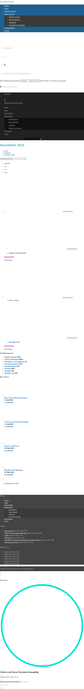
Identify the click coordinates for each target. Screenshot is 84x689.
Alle (5, 172)
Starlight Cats (9, 373)
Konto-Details (14, 20)
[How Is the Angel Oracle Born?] (12, 395)
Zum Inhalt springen (7, 1)
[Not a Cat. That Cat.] (12, 443)
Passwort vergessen (17, 25)
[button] (9, 257)
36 (5, 169)
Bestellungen (14, 17)
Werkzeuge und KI (11, 542)
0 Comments (8, 402)
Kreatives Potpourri (11, 364)
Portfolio (7, 368)
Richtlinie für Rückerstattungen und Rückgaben (21, 540)
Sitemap (7, 538)
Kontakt (7, 94)
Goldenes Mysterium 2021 (17, 253)
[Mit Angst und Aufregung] (12, 467)
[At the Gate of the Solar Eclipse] (12, 419)
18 (5, 166)
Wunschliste (10, 11)
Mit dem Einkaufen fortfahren (10, 681)
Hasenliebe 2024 (9, 155)
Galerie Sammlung (11, 359)
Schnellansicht (67, 211)
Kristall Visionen (10, 366)
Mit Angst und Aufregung (13, 470)
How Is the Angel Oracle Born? (15, 398)
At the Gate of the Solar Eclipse (16, 422)
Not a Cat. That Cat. (11, 446)
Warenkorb (9, 28)
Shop (6, 8)
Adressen (12, 22)
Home (6, 6)
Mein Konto (9, 14)
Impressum (8, 531)
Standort (7, 371)
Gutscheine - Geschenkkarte (14, 361)
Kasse (7, 31)
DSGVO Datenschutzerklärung (15, 533)
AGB (6, 535)
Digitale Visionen (10, 357)
